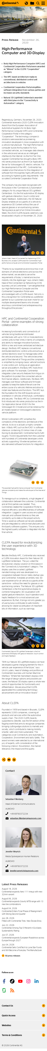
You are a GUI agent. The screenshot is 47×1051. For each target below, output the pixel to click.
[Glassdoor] (4, 990)
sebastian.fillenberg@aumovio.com (25, 818)
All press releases (12, 956)
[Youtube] (20, 981)
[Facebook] (4, 981)
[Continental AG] (10, 3)
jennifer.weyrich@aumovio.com (24, 871)
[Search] (38, 3)
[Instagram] (28, 981)
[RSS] (12, 990)
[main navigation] (43, 3)
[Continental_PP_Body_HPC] (23, 469)
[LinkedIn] (36, 981)
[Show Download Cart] (32, 3)
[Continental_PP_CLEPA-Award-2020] (23, 240)
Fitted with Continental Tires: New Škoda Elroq (21, 921)
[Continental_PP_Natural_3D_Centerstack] (23, 633)
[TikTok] (12, 981)
